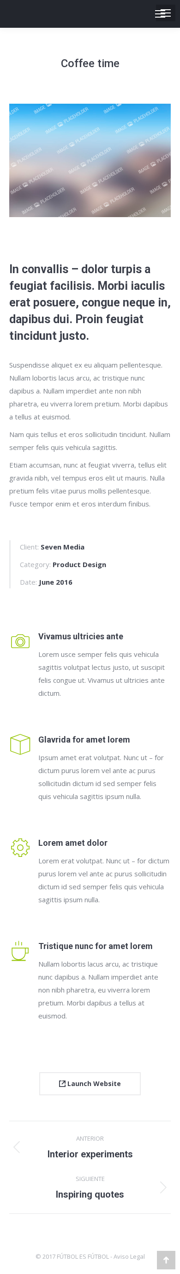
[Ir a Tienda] (166, 1260)
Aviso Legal (129, 1256)
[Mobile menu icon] (165, 13)
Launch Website (93, 1083)
